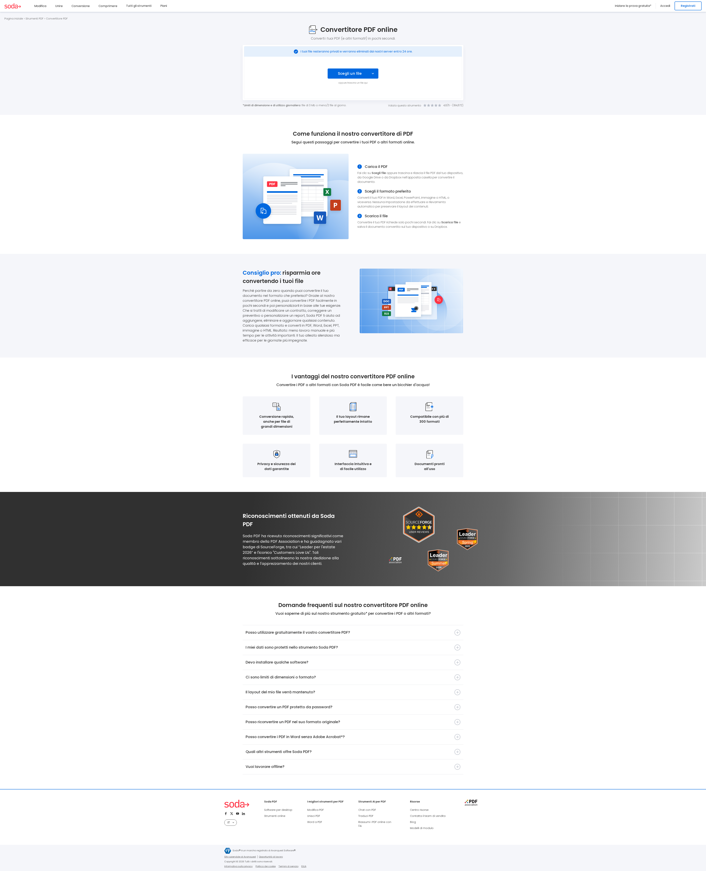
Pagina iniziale (13, 18)
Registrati (688, 6)
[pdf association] (471, 803)
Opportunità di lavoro (271, 856)
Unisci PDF (313, 816)
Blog (413, 822)
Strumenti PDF (34, 18)
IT (228, 822)
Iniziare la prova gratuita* (633, 6)
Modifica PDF (315, 810)
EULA (303, 866)
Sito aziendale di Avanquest (240, 856)
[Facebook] (226, 813)
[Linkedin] (243, 813)
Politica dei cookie (266, 866)
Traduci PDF (365, 816)
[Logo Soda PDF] (12, 5)
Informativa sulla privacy (238, 866)
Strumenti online (274, 816)
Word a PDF (314, 822)
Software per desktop (278, 810)
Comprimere (108, 6)
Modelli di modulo (422, 828)
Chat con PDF (367, 810)
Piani (163, 6)
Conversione (81, 6)
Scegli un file (350, 73)
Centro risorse (419, 810)
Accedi (665, 6)
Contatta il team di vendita (427, 816)
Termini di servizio (288, 866)
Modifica (40, 6)
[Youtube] (237, 813)
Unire (59, 6)
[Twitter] (231, 813)
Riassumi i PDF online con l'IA (374, 824)
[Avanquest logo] (227, 851)
